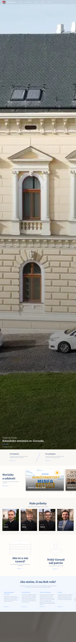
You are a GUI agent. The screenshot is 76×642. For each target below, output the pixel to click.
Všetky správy (5, 485)
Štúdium (43, 2)
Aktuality (21, 2)
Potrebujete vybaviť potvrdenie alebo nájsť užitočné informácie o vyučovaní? (18, 457)
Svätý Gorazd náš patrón (56, 561)
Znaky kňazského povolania (9, 593)
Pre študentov (14, 454)
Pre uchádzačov (28, 2)
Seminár (36, 2)
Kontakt (49, 2)
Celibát (60, 592)
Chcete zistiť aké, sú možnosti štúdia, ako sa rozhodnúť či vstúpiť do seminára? (54, 457)
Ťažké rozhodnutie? (45, 592)
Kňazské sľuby (26, 592)
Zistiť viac (12, 460)
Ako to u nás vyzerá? (20, 559)
